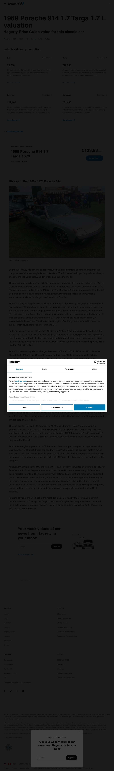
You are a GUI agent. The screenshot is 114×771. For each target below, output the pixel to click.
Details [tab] (44, 369)
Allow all (89, 407)
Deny (24, 407)
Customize (56, 407)
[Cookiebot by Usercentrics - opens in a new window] (95, 362)
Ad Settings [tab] (69, 369)
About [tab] (94, 369)
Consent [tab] (19, 369)
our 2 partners (21, 381)
